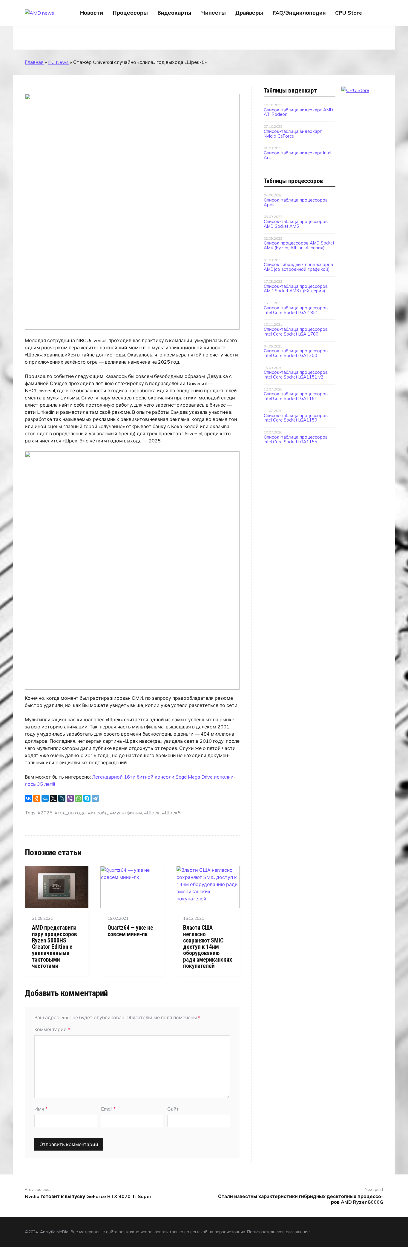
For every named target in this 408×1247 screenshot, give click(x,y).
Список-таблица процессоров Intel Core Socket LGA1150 (296, 418)
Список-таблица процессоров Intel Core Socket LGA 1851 (296, 310)
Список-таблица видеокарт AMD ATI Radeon (298, 112)
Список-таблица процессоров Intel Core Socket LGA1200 (296, 353)
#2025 (45, 813)
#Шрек (152, 813)
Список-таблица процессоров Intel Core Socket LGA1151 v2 (296, 374)
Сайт (173, 1109)
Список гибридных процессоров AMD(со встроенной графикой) (298, 267)
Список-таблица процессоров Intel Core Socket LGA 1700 (296, 331)
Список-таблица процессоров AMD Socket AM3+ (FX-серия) (296, 288)
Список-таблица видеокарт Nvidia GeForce (293, 133)
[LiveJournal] (61, 798)
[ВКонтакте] (28, 798)
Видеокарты (174, 12)
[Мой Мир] (45, 798)
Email (108, 1109)
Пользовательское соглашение (278, 1231)
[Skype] (87, 798)
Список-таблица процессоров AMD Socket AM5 (296, 224)
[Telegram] (95, 798)
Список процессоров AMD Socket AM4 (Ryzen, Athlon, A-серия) (299, 245)
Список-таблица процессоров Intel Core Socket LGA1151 (296, 396)
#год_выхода (70, 813)
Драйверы (249, 12)
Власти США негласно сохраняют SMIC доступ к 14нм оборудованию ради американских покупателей (207, 946)
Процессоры (130, 12)
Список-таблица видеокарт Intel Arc (297, 155)
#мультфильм (126, 813)
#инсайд (98, 813)
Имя (40, 1109)
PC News (58, 62)
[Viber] (70, 798)
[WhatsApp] (78, 798)
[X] (53, 798)
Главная (34, 62)
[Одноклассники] (36, 798)
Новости (91, 12)
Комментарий (52, 1029)
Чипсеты (213, 12)
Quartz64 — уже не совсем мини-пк (130, 930)
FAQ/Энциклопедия (299, 12)
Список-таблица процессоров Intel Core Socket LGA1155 (296, 439)
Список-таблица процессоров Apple (296, 202)
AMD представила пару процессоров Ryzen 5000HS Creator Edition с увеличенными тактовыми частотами (54, 946)
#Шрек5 (171, 813)
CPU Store (348, 12)
